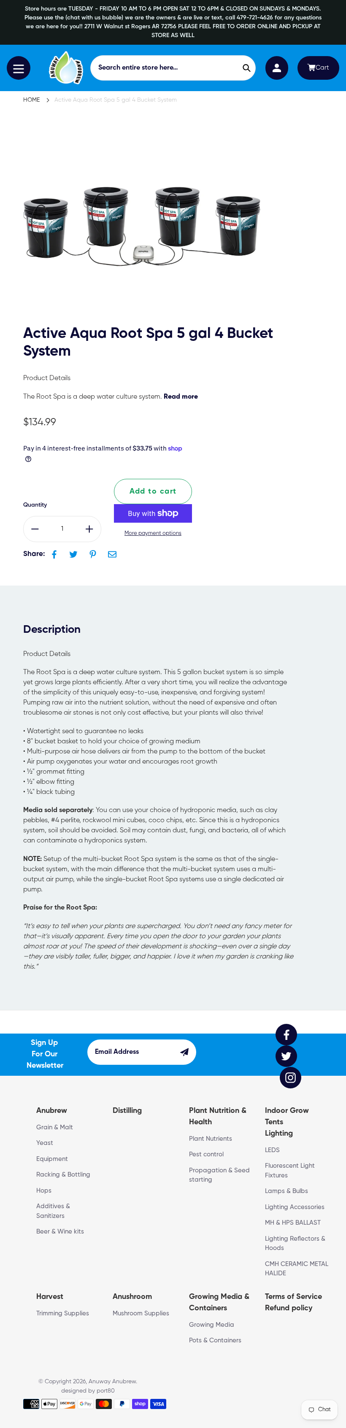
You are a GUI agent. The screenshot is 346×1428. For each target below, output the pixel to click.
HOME (31, 100)
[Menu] (18, 68)
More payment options (152, 533)
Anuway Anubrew (112, 1382)
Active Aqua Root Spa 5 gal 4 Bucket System (115, 100)
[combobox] (173, 68)
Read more (181, 397)
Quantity (35, 505)
